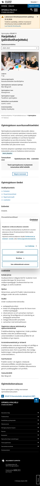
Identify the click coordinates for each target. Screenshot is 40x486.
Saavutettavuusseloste (7, 446)
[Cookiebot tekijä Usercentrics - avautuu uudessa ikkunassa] (30, 220)
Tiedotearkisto (5, 416)
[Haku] (31, 9)
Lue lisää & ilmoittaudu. (13, 26)
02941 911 (17, 470)
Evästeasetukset (5, 450)
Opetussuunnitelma (8, 44)
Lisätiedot (6, 200)
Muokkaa (19, 258)
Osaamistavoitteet (9, 194)
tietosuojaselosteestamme (26, 238)
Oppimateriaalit (8, 197)
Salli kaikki (20, 252)
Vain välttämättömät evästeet (20, 264)
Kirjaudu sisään (34, 6)
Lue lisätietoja (29, 246)
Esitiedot (6, 191)
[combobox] (20, 48)
